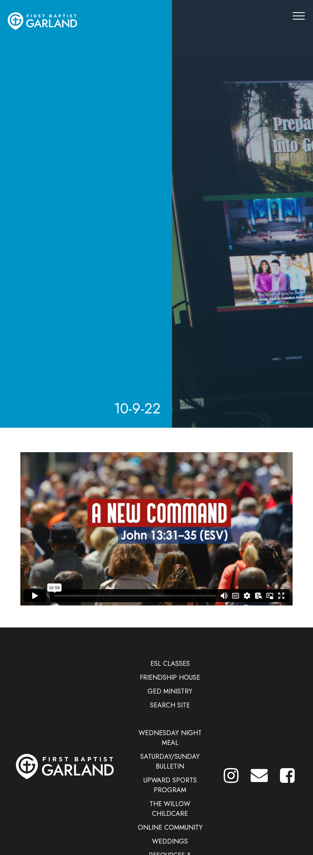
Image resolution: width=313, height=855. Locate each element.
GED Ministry (170, 691)
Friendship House (170, 677)
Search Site (170, 705)
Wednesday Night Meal (170, 737)
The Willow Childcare (170, 808)
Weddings (170, 841)
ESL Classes (170, 663)
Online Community (170, 827)
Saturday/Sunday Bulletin (170, 761)
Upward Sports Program (170, 785)
